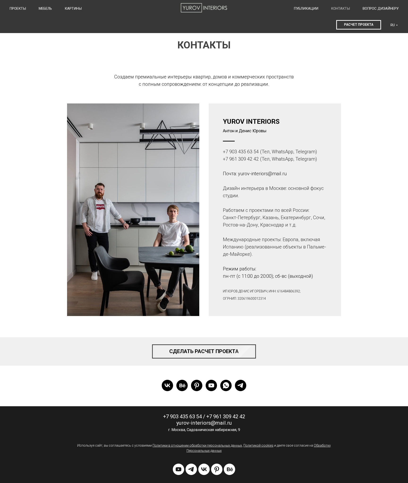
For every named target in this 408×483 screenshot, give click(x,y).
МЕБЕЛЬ (45, 8)
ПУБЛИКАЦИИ (306, 8)
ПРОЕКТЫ (17, 8)
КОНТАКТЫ (340, 8)
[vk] (167, 385)
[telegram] (240, 385)
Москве (277, 188)
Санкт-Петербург (241, 217)
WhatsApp (282, 151)
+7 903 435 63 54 (241, 151)
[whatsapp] (226, 385)
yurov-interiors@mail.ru (262, 173)
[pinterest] (196, 385)
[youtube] (211, 385)
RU (393, 25)
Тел (266, 151)
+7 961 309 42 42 (241, 159)
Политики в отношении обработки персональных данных (197, 445)
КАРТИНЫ (73, 8)
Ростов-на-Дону (240, 225)
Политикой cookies (258, 445)
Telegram (305, 151)
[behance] (182, 385)
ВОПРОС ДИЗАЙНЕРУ (381, 8)
